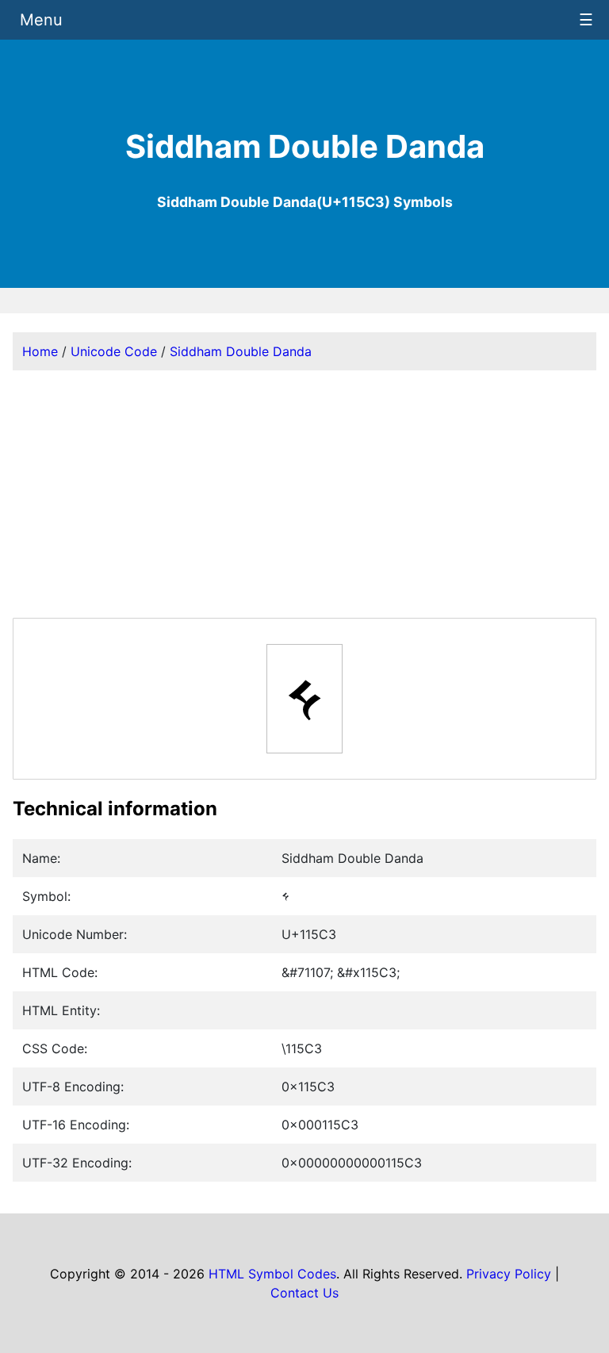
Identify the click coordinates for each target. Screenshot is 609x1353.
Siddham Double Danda (241, 351)
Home (40, 351)
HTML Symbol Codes (272, 1274)
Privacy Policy (508, 1274)
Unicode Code (114, 351)
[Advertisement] (304, 494)
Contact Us (304, 1293)
